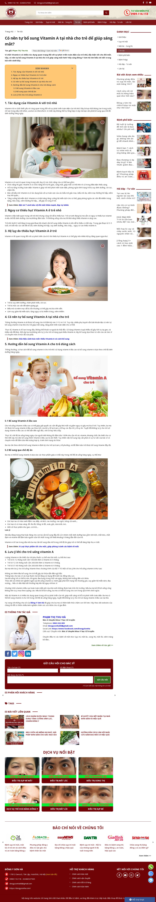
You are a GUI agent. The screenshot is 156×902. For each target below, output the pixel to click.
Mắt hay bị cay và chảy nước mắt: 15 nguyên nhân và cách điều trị (126, 232)
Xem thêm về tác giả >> (102, 645)
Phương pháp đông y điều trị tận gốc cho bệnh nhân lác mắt (14, 848)
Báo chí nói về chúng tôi (78, 827)
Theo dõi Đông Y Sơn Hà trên (45, 50)
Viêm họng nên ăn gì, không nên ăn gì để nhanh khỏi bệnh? (126, 140)
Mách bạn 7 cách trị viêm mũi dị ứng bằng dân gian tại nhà (126, 151)
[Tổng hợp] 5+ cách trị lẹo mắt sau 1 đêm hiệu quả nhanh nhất (125, 244)
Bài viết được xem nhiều (130, 74)
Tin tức (77, 22)
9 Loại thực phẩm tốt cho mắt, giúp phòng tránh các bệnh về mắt (49, 546)
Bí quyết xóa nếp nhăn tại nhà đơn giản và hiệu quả (95, 717)
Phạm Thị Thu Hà (20, 50)
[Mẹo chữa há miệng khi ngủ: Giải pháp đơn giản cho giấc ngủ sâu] (14, 738)
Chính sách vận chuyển (81, 878)
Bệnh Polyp (102, 22)
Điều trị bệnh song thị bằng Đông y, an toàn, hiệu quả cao (89, 848)
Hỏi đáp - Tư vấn (116, 22)
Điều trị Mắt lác (59, 780)
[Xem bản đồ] (51, 874)
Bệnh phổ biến (89, 22)
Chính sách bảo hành (80, 886)
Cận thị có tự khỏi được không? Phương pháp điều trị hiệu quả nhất (126, 209)
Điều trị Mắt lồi (59, 809)
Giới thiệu (39, 22)
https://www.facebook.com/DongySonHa (71, 628)
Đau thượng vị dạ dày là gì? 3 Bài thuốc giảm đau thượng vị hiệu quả (126, 163)
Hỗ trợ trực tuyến (136, 900)
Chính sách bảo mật (80, 874)
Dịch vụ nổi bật (59, 752)
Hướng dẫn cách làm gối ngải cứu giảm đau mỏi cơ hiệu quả (95, 733)
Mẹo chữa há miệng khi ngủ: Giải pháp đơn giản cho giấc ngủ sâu (41, 733)
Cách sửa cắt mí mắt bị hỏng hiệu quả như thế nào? (125, 93)
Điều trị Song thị (96, 780)
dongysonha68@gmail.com (48, 3)
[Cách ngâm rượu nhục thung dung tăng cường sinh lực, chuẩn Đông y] (14, 722)
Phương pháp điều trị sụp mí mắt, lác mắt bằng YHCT (126, 81)
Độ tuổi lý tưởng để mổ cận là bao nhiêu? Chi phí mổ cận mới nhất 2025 (126, 128)
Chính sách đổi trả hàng (81, 882)
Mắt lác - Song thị (65, 22)
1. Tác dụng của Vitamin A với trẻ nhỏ (27, 72)
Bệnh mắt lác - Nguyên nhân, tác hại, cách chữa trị (140, 848)
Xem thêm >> (145, 855)
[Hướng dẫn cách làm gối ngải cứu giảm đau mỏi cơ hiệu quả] (69, 738)
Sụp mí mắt (50, 22)
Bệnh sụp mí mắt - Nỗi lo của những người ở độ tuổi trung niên (65, 848)
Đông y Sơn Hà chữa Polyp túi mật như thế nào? (126, 105)
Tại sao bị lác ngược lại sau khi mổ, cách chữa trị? (126, 195)
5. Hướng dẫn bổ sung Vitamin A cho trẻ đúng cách (33, 85)
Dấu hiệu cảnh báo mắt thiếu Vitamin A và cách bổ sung (44, 339)
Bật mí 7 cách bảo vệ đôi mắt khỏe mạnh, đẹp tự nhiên (44, 205)
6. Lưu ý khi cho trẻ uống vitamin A (26, 95)
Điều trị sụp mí (95, 809)
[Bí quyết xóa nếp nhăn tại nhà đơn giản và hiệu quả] (69, 722)
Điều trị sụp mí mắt (22, 780)
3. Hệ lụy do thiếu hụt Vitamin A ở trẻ (27, 78)
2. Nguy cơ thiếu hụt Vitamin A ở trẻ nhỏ (28, 75)
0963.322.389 (59, 623)
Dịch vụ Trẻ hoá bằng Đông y (22, 809)
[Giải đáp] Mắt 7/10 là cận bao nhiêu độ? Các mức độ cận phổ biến (126, 220)
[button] (2, 695)
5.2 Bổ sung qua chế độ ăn (25, 91)
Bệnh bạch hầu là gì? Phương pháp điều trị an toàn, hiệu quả (125, 175)
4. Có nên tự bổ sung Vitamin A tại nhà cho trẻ (31, 81)
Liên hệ (128, 22)
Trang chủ (29, 22)
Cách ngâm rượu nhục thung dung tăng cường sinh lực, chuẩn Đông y (40, 718)
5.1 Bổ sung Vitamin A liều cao (27, 88)
